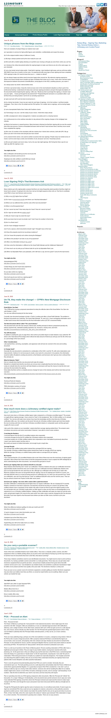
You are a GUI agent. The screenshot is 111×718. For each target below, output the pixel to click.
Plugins (80, 64)
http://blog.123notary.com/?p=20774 (14, 161)
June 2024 (81, 247)
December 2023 (83, 256)
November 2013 (83, 415)
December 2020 (83, 292)
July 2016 (81, 369)
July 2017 (81, 351)
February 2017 (82, 358)
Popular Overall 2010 (86, 190)
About (80, 53)
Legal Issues (84, 148)
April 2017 (81, 355)
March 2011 (81, 460)
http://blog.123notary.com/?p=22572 (14, 268)
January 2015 (82, 396)
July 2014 (81, 404)
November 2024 (83, 240)
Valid (82, 486)
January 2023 (82, 273)
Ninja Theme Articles (86, 168)
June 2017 (81, 352)
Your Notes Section (85, 135)
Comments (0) (8, 172)
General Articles (85, 145)
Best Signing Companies (87, 100)
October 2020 (82, 295)
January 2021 (82, 291)
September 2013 (83, 418)
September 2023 (83, 261)
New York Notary (85, 118)
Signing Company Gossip (87, 105)
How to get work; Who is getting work (91, 82)
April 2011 (81, 458)
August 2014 (82, 403)
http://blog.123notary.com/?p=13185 (14, 509)
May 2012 (81, 440)
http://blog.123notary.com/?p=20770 (14, 155)
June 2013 (81, 423)
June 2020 (81, 300)
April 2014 (81, 409)
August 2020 (82, 297)
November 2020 (83, 294)
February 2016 (82, 376)
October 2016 (82, 364)
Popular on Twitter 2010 (87, 181)
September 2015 (83, 384)
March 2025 (82, 234)
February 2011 (82, 461)
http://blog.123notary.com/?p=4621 (14, 519)
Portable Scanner (61, 547)
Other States (83, 121)
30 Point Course (85, 76)
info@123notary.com (17, 5)
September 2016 (83, 366)
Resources (74, 6)
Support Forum (82, 67)
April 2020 (81, 303)
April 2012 (81, 442)
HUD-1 (48, 318)
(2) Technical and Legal (85, 90)
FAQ (66, 183)
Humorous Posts (85, 154)
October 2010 (82, 467)
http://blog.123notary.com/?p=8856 (14, 585)
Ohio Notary (83, 120)
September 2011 (83, 452)
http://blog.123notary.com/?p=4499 (14, 514)
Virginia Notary (84, 124)
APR (13, 196)
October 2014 (82, 400)
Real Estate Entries (85, 217)
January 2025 (82, 237)
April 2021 (81, 286)
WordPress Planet (83, 70)
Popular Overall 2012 (86, 193)
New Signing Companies (87, 102)
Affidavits (83, 108)
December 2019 (83, 309)
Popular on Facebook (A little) (89, 169)
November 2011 (83, 449)
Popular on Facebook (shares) (89, 172)
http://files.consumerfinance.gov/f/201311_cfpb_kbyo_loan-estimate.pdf (25, 329)
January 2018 (82, 342)
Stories (80, 199)
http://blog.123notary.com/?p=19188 (14, 279)
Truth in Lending (39, 304)
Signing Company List (83, 6)
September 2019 (83, 313)
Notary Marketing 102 (86, 87)
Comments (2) (8, 400)
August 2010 (82, 470)
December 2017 (83, 343)
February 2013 (82, 428)
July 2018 (81, 334)
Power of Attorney (85, 109)
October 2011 (82, 451)
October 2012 (82, 433)
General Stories (84, 202)
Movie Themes (84, 204)
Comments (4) (8, 607)
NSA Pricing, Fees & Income (88, 130)
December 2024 (83, 238)
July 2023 (81, 264)
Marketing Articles (85, 129)
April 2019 (81, 321)
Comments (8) (8, 290)
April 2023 (81, 268)
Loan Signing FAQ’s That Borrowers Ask (24, 181)
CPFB (25, 304)
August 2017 (82, 349)
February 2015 (82, 394)
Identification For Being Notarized (90, 84)
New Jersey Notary (85, 117)
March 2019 (82, 322)
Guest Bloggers (83, 159)
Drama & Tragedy (85, 201)
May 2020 (81, 301)
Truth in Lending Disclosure (51, 304)
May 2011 (81, 457)
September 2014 (83, 402)
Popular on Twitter (85, 180)
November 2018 (83, 328)
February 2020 (82, 306)
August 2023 (82, 262)
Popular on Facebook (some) (89, 174)
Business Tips (84, 139)
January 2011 (82, 463)
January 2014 (82, 413)
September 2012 (83, 434)
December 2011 (83, 448)
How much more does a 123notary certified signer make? (32, 409)
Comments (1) (8, 536)
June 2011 (81, 455)
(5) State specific (83, 111)
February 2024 (82, 253)
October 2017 (82, 346)
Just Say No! (84, 147)
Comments (83, 484)
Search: (80, 226)
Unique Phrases (39, 46)
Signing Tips (84, 150)
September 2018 (83, 331)
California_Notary (85, 112)
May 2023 (81, 267)
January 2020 (82, 307)
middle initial (25, 212)
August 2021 (82, 280)
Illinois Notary (84, 115)
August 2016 (82, 367)
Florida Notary (84, 114)
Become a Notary (85, 208)
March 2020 (82, 304)
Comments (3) (8, 706)
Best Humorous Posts (86, 78)
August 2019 (82, 315)
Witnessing (83, 219)
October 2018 (82, 330)
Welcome (83, 223)
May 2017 (81, 354)
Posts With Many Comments (88, 195)
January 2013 (82, 430)
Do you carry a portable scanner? (20, 545)
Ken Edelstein (84, 163)
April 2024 (81, 250)
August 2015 (82, 385)
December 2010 (83, 464)
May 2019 (81, 319)
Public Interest (84, 216)
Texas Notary (84, 123)
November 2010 (83, 466)
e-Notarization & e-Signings (88, 142)
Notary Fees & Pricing (86, 85)
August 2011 (82, 454)
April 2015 (81, 391)
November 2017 (83, 345)
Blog (60, 6)
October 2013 (82, 417)
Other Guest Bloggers (86, 165)
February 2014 (82, 412)
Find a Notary (84, 211)
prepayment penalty (19, 199)
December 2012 (83, 432)
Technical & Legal (85, 97)
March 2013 (82, 427)
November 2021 (83, 277)
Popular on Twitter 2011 (87, 183)
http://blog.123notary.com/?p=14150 (14, 524)
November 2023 (83, 258)
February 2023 (82, 271)
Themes (80, 68)
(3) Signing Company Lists (86, 99)
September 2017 (83, 348)
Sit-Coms (83, 156)
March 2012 (82, 443)
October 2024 (82, 241)
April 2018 (81, 339)
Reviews (82, 132)
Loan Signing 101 (85, 94)
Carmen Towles (84, 162)
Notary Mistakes (85, 96)
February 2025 (82, 235)
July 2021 (81, 282)
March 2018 (82, 340)
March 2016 (82, 375)
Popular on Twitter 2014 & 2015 (89, 187)
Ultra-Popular (84, 198)
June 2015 (81, 388)
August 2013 (82, 419)
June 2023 (81, 265)
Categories (81, 56)
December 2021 (83, 276)
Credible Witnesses (86, 91)
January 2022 (82, 274)
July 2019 (81, 316)
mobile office (42, 547)
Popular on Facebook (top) (88, 175)
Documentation (82, 62)
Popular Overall (84, 189)
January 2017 (82, 360)
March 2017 (82, 357)
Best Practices (84, 138)
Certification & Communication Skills (91, 141)
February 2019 (82, 324)
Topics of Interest (83, 207)
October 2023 (82, 259)
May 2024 (81, 249)
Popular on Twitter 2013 (87, 186)
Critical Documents (29, 46)
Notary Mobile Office (51, 547)
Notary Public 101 (85, 88)
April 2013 (81, 426)
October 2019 (82, 312)
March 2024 (82, 252)
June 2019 (81, 318)
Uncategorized (82, 220)
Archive (80, 54)
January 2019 (82, 325)
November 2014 (83, 399)
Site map (64, 6)
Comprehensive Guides (87, 81)
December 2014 (83, 397)
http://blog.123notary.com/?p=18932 (14, 388)
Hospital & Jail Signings (87, 93)
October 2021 (82, 279)
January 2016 (82, 378)
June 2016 (81, 370)
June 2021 (81, 283)
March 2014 (82, 411)
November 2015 (83, 381)
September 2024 (83, 243)
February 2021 (82, 289)
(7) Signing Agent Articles (85, 136)
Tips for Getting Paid (86, 151)
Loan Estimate (31, 304)
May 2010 (81, 473)
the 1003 (28, 242)
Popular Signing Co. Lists (87, 103)
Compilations (84, 79)
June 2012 (81, 439)
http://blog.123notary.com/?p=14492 (14, 383)
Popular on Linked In (86, 178)
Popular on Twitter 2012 (87, 184)
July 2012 (81, 437)
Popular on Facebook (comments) (90, 171)
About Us (92, 6)
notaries (32, 185)
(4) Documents (82, 106)
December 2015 (83, 379)
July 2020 (81, 298)
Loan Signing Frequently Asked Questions (19, 185)
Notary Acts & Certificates (87, 214)
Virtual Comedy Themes (87, 157)
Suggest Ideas (82, 65)
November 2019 (83, 310)
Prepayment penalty (58, 185)
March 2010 (82, 475)
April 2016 (81, 373)
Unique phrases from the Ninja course (23, 43)
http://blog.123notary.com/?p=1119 (14, 596)
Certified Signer (56, 411)
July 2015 (81, 387)
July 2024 (81, 246)
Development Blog (83, 61)
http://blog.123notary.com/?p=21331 (14, 263)
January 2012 (82, 447)
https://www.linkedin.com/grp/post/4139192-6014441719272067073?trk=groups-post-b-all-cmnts (32, 374)
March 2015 (82, 393)
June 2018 (81, 336)
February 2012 (82, 445)
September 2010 (83, 469)
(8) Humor (81, 153)
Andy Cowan (84, 160)
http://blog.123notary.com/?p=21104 (14, 274)
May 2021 (81, 285)
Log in (80, 481)
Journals (82, 213)
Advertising (83, 127)
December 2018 (83, 327)
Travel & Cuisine (85, 222)
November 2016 (83, 363)
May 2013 (81, 424)
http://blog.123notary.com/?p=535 (14, 591)
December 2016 (83, 361)
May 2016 (81, 372)
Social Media (84, 133)
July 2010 (81, 472)
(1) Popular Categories (85, 75)
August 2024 (82, 244)
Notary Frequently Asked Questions (44, 185)
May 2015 (81, 389)
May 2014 (81, 408)
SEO (81, 196)
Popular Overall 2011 (86, 192)
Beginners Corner (85, 210)
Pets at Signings (85, 205)
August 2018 (82, 333)
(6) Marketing (82, 126)
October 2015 (82, 382)
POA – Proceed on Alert (15, 616)
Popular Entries (83, 166)
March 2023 (82, 270)
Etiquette (82, 144)
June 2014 (81, 406)
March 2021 (82, 288)
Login (68, 6)
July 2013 (81, 421)
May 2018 (81, 337)
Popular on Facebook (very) (88, 177)
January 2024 (82, 255)
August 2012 (82, 436)
